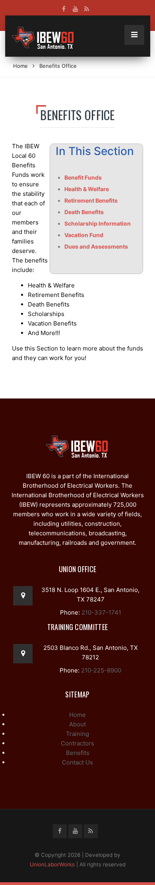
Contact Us (77, 762)
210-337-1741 (100, 612)
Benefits (77, 753)
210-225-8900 (100, 670)
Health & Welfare (86, 189)
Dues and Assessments (96, 246)
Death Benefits (84, 212)
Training (77, 734)
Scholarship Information (97, 223)
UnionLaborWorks (52, 864)
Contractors (77, 743)
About (77, 724)
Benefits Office (58, 66)
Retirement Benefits (91, 200)
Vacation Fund (83, 235)
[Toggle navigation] (134, 35)
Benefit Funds (83, 177)
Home (20, 66)
